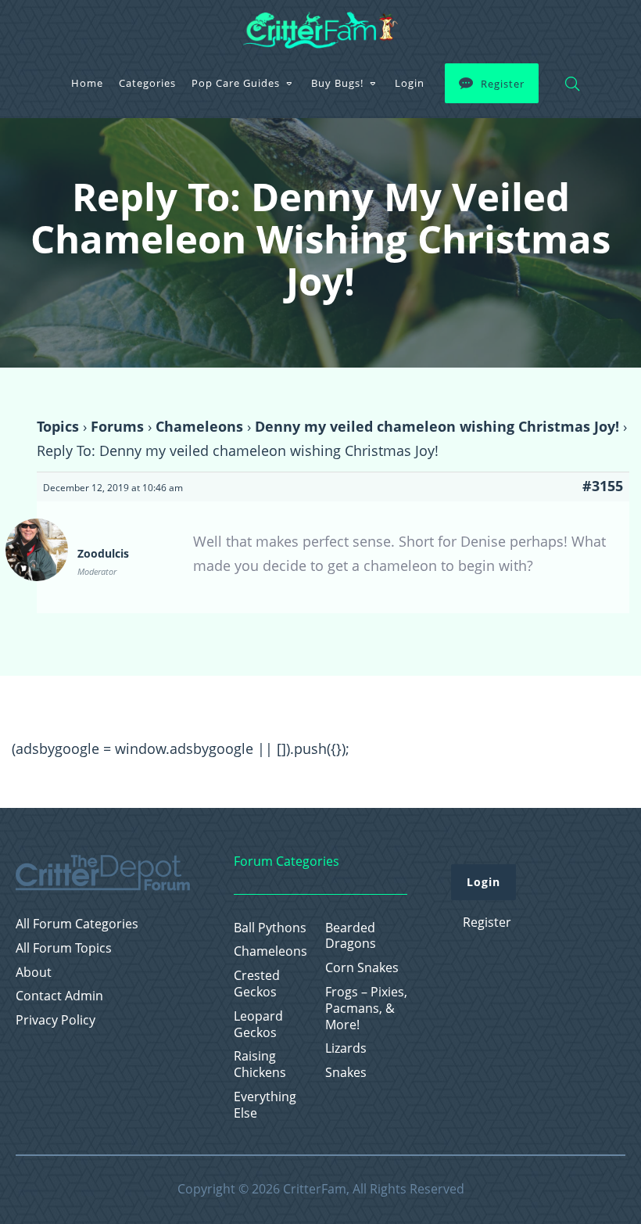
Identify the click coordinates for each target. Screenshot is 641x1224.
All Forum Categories (77, 924)
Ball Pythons (270, 928)
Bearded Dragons (350, 936)
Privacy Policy (55, 1020)
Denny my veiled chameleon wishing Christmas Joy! (437, 426)
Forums (117, 426)
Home (87, 83)
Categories (147, 83)
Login (409, 83)
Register (503, 84)
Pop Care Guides (236, 83)
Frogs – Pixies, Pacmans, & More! (366, 1008)
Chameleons (199, 426)
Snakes (346, 1072)
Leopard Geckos (258, 1024)
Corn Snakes (362, 968)
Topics (58, 426)
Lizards (346, 1048)
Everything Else (265, 1105)
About (34, 972)
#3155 (602, 486)
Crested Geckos (257, 983)
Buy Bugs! (337, 83)
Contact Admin (59, 996)
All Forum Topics (64, 948)
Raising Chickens (260, 1064)
